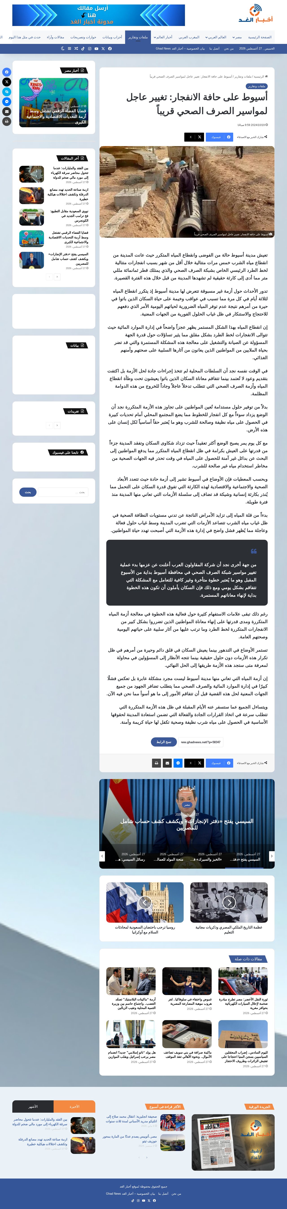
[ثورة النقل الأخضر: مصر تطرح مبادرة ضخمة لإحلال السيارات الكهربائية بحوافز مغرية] (243, 981)
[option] (187, 824)
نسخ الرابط (164, 742)
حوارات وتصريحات (83, 37)
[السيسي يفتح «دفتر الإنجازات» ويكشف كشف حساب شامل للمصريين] (31, 260)
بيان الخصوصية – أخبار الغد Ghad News (180, 48)
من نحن (229, 48)
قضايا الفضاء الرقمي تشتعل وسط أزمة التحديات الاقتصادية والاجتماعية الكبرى (68, 237)
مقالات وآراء (55, 37)
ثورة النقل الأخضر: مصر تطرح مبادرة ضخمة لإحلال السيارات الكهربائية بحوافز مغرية (243, 1003)
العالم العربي (217, 37)
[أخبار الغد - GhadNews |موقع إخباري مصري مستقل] (255, 13)
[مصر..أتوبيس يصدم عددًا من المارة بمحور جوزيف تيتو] (172, 1142)
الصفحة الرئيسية (260, 37)
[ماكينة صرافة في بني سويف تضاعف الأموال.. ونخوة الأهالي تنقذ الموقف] (187, 1034)
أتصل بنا (214, 48)
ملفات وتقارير (138, 37)
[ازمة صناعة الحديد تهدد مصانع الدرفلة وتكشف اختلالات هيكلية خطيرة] (31, 195)
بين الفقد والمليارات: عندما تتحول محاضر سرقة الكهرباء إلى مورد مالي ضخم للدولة (69, 172)
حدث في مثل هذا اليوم (25, 37)
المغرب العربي (189, 37)
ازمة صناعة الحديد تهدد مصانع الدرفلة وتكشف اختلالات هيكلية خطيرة (68, 194)
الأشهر (33, 1106)
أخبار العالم (164, 37)
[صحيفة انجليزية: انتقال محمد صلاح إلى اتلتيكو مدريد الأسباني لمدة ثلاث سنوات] (172, 1122)
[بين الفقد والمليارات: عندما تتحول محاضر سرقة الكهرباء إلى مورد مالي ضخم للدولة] (31, 174)
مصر (238, 37)
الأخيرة (74, 1106)
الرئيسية (259, 76)
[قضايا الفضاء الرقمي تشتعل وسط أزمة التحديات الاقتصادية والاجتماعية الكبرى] (31, 238)
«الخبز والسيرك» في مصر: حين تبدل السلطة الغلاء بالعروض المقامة (187, 824)
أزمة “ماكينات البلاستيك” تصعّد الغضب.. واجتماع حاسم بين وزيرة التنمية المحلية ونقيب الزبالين (134, 1003)
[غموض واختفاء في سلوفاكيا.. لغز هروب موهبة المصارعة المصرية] (187, 981)
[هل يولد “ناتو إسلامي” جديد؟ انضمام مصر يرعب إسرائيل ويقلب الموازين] (131, 1034)
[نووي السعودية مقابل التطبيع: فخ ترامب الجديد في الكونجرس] (31, 217)
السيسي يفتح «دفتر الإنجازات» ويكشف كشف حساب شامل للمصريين (68, 258)
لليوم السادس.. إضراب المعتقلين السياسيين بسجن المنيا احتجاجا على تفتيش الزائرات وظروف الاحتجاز (244, 1057)
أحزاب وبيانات (112, 37)
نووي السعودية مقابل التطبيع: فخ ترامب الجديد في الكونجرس (69, 215)
